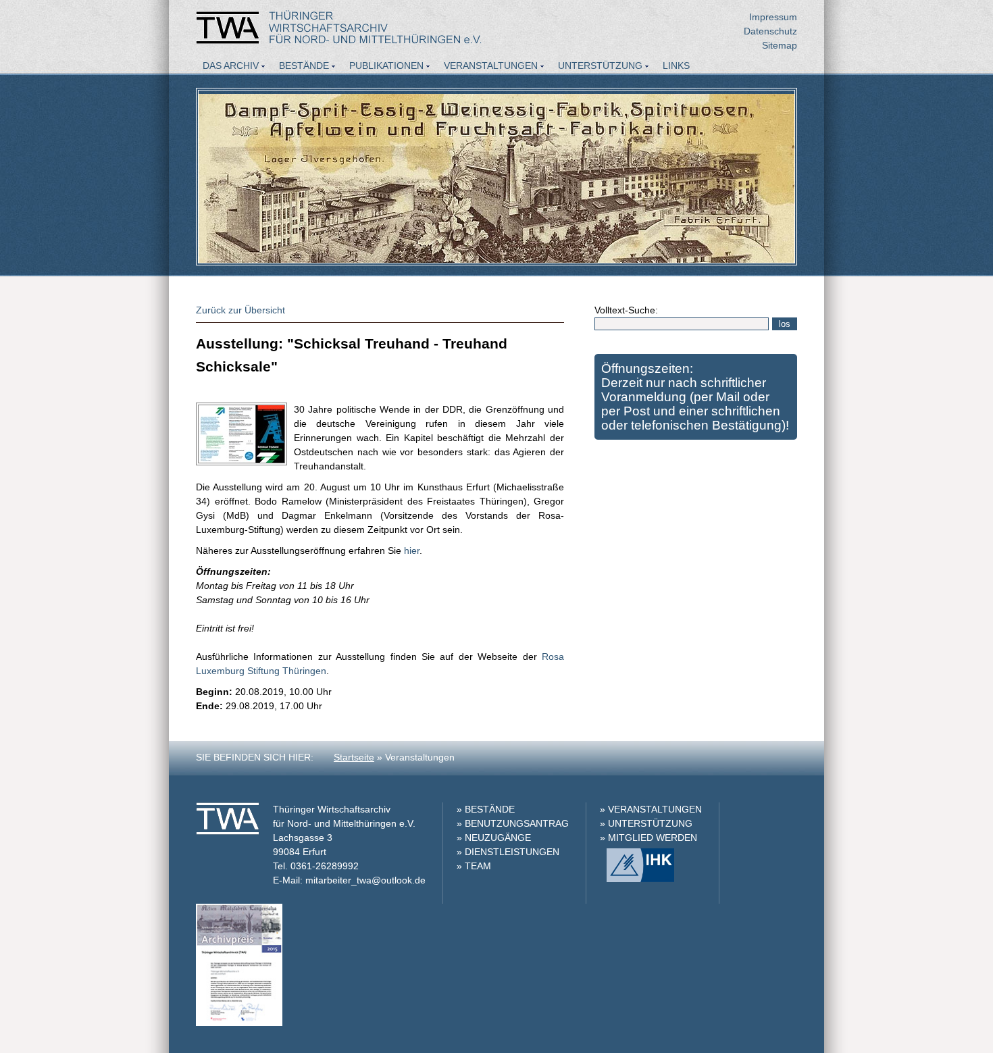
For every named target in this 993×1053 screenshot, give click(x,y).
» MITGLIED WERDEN (648, 837)
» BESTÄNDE (486, 809)
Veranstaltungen (491, 65)
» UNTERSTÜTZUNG (646, 823)
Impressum (773, 16)
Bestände (304, 65)
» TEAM (474, 866)
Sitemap (779, 45)
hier (410, 550)
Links (676, 65)
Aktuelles (230, 83)
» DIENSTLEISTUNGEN (508, 851)
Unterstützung (600, 65)
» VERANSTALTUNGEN (651, 809)
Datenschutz (770, 31)
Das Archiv (231, 65)
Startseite (354, 757)
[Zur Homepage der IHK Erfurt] (637, 878)
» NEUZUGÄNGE (494, 837)
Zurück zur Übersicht (240, 310)
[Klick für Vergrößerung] (239, 1022)
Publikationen (386, 65)
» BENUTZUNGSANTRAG (513, 823)
